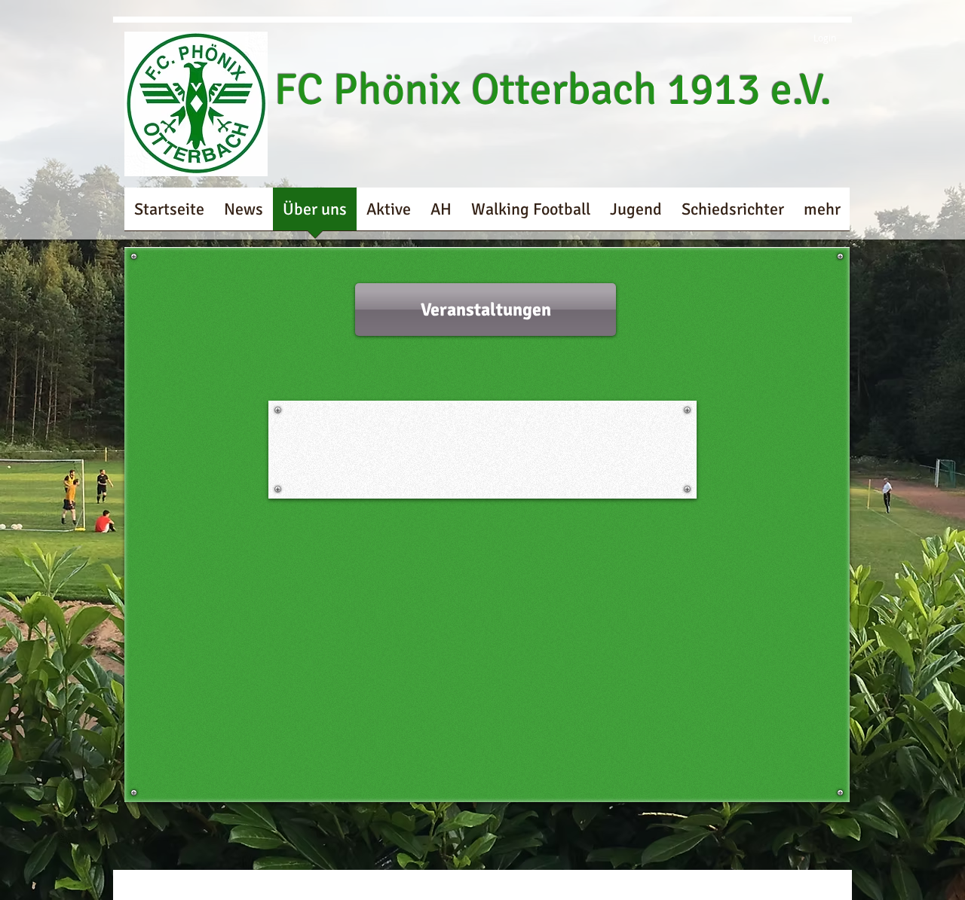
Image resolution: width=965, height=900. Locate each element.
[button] (485, 309)
